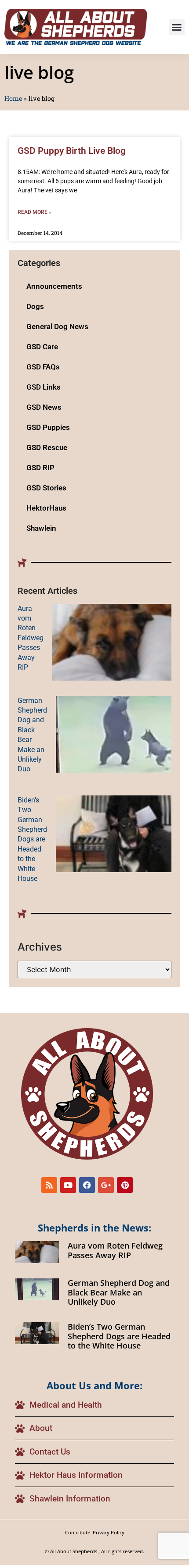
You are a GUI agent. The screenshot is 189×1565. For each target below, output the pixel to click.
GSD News (44, 407)
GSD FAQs (43, 366)
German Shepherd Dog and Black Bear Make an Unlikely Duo (119, 1292)
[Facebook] (87, 1185)
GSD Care (42, 346)
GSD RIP (40, 467)
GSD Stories (46, 487)
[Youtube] (68, 1185)
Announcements (54, 286)
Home (13, 98)
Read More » (34, 212)
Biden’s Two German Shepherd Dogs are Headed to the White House (32, 839)
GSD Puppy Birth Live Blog (72, 150)
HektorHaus (46, 508)
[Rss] (49, 1185)
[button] (177, 27)
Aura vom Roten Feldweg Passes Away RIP (31, 637)
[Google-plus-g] (106, 1185)
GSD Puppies (48, 427)
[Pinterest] (125, 1185)
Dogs (35, 306)
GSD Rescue (46, 447)
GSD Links (43, 387)
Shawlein (41, 528)
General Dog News (57, 326)
